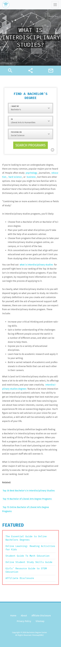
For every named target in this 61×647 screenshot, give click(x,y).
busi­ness (31, 177)
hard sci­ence (15, 177)
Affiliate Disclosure (20, 578)
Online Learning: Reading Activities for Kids (30, 548)
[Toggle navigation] (55, 4)
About (24, 615)
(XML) (41, 635)
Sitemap (40, 621)
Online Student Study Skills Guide (29, 562)
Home (13, 615)
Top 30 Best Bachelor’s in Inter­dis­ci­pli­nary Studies (29, 490)
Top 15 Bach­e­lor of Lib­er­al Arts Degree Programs (27, 499)
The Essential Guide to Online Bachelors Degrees (26, 538)
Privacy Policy (24, 621)
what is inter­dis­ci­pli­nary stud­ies (36, 264)
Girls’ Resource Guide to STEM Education (26, 570)
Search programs (30, 145)
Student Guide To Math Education (28, 555)
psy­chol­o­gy (31, 173)
